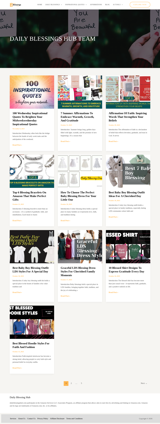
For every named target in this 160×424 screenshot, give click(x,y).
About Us (21, 419)
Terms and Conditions (74, 419)
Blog (107, 4)
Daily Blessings (52, 4)
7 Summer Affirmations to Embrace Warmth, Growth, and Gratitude (77, 117)
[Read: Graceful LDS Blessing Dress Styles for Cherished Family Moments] (80, 246)
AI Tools (117, 4)
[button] (61, 4)
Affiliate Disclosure (57, 419)
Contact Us (31, 419)
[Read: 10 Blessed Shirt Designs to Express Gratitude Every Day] (128, 246)
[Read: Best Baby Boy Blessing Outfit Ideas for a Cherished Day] (128, 171)
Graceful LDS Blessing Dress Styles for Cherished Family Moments (78, 271)
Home (39, 4)
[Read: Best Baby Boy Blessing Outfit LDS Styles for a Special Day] (32, 246)
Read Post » (17, 145)
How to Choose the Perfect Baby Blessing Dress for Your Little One (78, 196)
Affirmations (96, 4)
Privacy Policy (42, 419)
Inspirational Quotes (74, 4)
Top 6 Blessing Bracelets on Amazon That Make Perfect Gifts (29, 196)
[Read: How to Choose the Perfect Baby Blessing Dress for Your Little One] (80, 171)
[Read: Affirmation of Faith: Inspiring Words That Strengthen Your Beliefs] (128, 92)
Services (13, 419)
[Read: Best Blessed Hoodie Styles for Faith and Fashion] (32, 322)
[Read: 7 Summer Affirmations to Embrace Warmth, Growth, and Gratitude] (80, 92)
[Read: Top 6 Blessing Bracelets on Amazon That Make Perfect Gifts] (32, 171)
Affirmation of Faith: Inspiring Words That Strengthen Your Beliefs (128, 117)
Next (144, 383)
